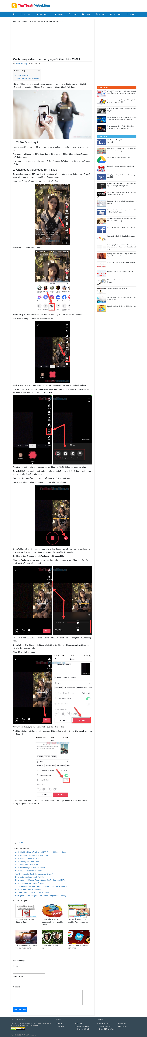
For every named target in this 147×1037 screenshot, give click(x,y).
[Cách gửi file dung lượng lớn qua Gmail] (102, 168)
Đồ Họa (87, 14)
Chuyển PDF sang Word (106, 1029)
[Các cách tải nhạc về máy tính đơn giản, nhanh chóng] (102, 299)
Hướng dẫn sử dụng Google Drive (118, 157)
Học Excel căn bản (105, 1026)
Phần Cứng (117, 14)
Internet (101, 14)
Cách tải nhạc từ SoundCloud (117, 288)
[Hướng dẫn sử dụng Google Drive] (102, 159)
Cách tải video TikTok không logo (28, 889)
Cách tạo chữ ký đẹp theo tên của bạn (120, 271)
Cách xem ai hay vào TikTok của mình (29, 883)
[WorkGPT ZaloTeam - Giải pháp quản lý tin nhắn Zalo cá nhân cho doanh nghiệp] (102, 93)
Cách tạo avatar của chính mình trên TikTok (31, 855)
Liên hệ (60, 1023)
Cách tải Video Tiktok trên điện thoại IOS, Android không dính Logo (40, 852)
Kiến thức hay (122, 1026)
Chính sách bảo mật (83, 1029)
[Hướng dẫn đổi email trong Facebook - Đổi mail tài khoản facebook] (102, 212)
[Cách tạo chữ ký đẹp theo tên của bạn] (102, 273)
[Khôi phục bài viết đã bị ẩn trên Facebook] (102, 229)
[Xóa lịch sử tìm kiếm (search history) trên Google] (102, 282)
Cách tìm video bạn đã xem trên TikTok (30, 868)
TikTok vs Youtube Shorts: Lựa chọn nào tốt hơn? (34, 874)
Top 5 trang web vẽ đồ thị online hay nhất (121, 262)
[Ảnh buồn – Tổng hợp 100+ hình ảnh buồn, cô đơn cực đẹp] (102, 151)
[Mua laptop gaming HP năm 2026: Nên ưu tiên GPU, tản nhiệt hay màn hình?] (102, 128)
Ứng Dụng (24, 64)
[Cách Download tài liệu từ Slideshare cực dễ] (102, 308)
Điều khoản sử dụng (83, 1026)
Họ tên (15, 966)
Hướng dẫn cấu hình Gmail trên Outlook (121, 236)
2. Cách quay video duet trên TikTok (27, 78)
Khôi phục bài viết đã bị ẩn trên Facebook (121, 227)
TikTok (20, 843)
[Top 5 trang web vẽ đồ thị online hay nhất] (102, 264)
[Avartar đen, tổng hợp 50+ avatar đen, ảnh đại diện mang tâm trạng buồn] (102, 186)
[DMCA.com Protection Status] (18, 1029)
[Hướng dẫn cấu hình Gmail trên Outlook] (102, 238)
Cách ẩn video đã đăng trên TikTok (28, 871)
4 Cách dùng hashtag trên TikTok (27, 858)
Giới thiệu (80, 1023)
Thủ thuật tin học (104, 1023)
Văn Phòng (26, 14)
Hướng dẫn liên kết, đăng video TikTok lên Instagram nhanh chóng (40, 896)
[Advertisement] (97, 5)
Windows (60, 14)
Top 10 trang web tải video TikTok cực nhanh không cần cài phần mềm (42, 886)
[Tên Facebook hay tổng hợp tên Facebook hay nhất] (102, 142)
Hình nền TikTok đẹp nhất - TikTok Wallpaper (32, 892)
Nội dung (16, 987)
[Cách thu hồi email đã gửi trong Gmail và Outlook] (102, 203)
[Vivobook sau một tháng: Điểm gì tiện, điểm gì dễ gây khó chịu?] (102, 102)
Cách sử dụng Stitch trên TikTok (27, 861)
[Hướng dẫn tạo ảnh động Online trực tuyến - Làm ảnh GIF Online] (102, 256)
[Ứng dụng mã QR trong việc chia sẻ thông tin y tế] (102, 111)
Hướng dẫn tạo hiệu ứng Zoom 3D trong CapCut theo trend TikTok (40, 880)
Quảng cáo (61, 1026)
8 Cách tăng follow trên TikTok (26, 865)
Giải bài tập (121, 1023)
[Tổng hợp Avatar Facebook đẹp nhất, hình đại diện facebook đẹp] (102, 221)
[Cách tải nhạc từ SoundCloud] (102, 291)
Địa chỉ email (18, 976)
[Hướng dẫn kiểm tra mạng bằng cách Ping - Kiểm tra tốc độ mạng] (102, 194)
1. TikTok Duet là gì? (22, 75)
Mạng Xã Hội (43, 14)
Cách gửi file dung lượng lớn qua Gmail (120, 166)
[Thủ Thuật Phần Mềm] (32, 6)
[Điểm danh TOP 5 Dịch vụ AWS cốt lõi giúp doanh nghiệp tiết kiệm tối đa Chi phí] (102, 119)
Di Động (74, 14)
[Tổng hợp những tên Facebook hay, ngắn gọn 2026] (102, 177)
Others (131, 14)
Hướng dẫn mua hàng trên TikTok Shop (30, 877)
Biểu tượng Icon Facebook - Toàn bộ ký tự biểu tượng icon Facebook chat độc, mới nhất (121, 247)
